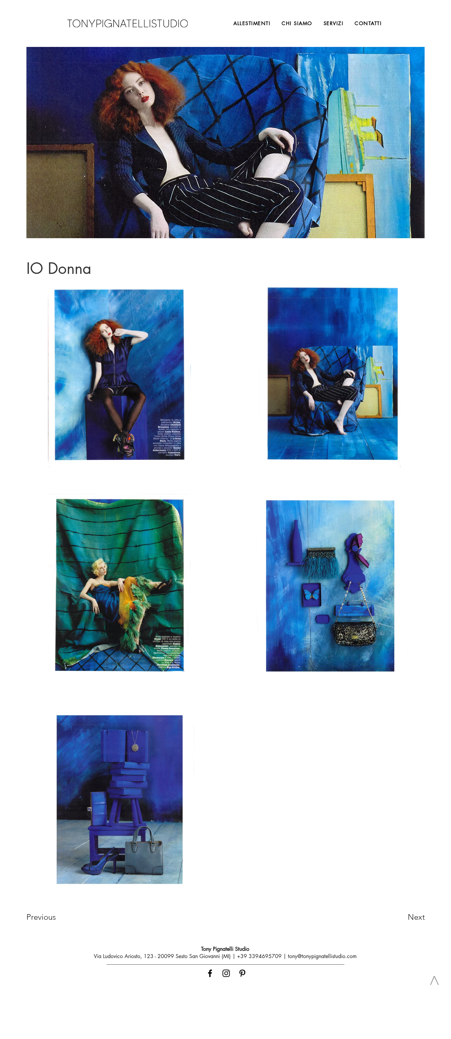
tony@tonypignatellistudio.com (322, 956)
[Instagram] (226, 973)
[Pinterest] (242, 973)
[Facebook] (210, 973)
